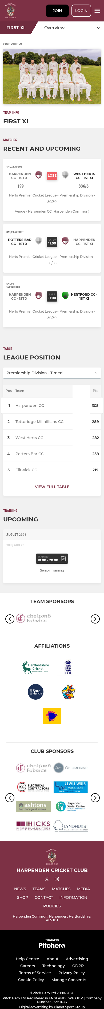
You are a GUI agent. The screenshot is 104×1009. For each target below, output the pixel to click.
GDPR (78, 965)
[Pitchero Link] (52, 946)
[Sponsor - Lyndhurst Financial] (70, 826)
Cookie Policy (31, 979)
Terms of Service (35, 972)
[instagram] (56, 880)
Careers (27, 965)
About (52, 958)
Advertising (77, 958)
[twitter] (47, 880)
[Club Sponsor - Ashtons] (33, 807)
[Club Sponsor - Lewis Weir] (70, 788)
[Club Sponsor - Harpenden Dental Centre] (70, 807)
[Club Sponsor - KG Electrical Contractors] (33, 788)
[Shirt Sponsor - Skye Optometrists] (70, 769)
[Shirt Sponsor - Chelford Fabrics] (33, 619)
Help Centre (27, 958)
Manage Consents (68, 979)
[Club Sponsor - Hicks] (33, 826)
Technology (53, 965)
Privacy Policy (71, 972)
